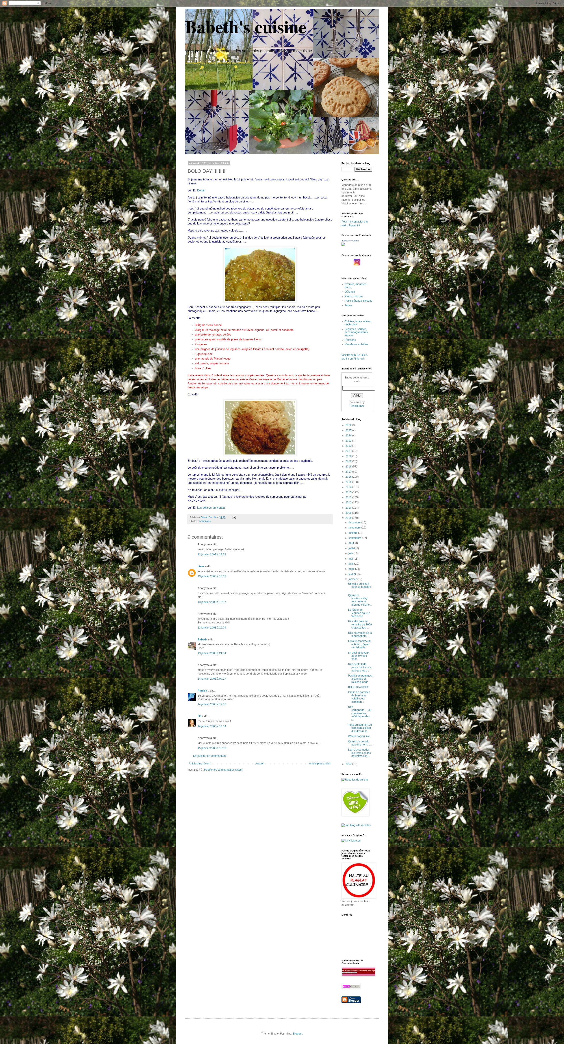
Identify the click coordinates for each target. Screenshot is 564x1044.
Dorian (201, 190)
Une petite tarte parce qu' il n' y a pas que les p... (359, 667)
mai (351, 558)
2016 (348, 476)
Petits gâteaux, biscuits (358, 300)
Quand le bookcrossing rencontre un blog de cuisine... (360, 600)
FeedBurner (357, 406)
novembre (355, 527)
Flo (199, 716)
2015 (348, 482)
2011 (348, 502)
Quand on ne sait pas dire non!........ (360, 743)
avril (351, 563)
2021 (348, 450)
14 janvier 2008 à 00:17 (212, 678)
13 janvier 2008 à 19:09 (212, 627)
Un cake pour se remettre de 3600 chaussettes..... (360, 624)
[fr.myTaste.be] (351, 840)
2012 (348, 497)
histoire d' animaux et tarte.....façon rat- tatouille (359, 644)
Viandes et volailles (356, 344)
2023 (348, 440)
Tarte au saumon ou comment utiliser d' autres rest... (360, 728)
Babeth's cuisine (245, 26)
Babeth (202, 639)
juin (351, 553)
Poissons (350, 339)
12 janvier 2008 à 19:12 (212, 554)
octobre (353, 532)
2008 (348, 517)
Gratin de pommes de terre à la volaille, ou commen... (359, 697)
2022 (348, 445)
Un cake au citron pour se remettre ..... (359, 587)
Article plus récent (199, 763)
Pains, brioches (354, 296)
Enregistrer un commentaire (209, 755)
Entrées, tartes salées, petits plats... (358, 323)
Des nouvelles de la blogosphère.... (360, 634)
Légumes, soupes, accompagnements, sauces (356, 332)
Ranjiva (202, 690)
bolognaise (205, 521)
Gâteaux (350, 291)
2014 (348, 487)
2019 (348, 461)
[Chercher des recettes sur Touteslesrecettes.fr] (356, 825)
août (351, 543)
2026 (348, 425)
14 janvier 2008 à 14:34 (212, 726)
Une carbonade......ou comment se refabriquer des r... (359, 713)
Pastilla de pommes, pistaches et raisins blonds (360, 679)
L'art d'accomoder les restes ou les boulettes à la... (359, 753)
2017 (348, 471)
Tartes (348, 305)
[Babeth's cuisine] (343, 245)
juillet (352, 548)
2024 (348, 435)
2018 (348, 466)
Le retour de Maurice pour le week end (359, 613)
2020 (348, 456)
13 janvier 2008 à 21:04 (212, 653)
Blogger (297, 1033)
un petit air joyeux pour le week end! (358, 656)
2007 (348, 764)
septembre (355, 538)
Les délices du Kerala (211, 507)
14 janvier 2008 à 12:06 (212, 704)
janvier (353, 579)
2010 (348, 507)
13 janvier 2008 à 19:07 (212, 602)
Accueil (259, 763)
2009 (348, 512)
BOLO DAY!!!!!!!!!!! (358, 687)
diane (201, 566)
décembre (355, 522)
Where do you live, (359, 736)
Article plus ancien (320, 763)
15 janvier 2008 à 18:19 (212, 748)
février (353, 574)
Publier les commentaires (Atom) (223, 769)
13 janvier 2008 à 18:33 (212, 576)
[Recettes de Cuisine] (355, 779)
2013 (348, 492)
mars (352, 568)
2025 (348, 430)
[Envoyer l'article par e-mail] (233, 517)
